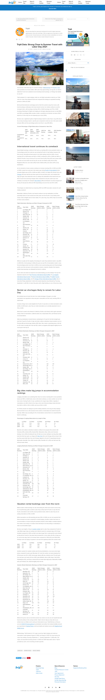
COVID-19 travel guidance (27, 624)
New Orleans (38, 180)
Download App (40, 668)
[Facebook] (24, 658)
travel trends (36, 650)
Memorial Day (46, 87)
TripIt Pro (38, 671)
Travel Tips (24, 2)
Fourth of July (56, 87)
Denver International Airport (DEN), (41, 276)
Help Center (39, 673)
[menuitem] (20, 2)
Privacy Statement (59, 675)
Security (57, 676)
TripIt (28, 28)
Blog (56, 668)
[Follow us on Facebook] (17, 39)
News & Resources (60, 666)
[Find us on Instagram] (45, 687)
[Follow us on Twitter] (83, 55)
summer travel (27, 650)
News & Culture (32, 2)
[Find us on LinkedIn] (80, 55)
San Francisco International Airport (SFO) (40, 274)
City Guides (41, 2)
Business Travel (49, 2)
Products (38, 666)
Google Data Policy (60, 678)
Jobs (56, 671)
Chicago (19, 174)
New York (40, 436)
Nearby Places (30, 626)
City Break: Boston (79, 170)
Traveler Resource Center (61, 669)
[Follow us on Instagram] (19, 39)
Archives (78, 59)
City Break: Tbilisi (79, 188)
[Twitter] (19, 658)
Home (20, 2)
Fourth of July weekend (51, 170)
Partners (75, 666)
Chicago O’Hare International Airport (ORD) (45, 279)
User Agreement (59, 673)
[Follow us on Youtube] (74, 55)
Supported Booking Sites (80, 668)
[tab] (44, 674)
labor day (20, 650)
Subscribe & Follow (77, 51)
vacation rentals (36, 529)
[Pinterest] (29, 658)
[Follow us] (22, 39)
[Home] (13, 2)
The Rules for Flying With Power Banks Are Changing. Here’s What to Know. (82, 180)
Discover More (52, 8)
